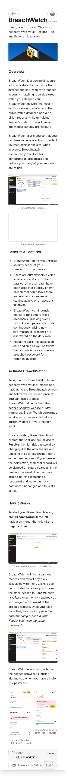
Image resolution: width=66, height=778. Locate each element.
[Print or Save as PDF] (52, 14)
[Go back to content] (13, 14)
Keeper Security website (24, 408)
